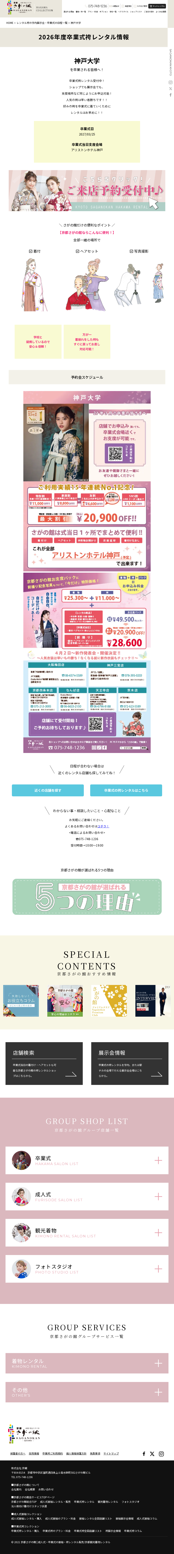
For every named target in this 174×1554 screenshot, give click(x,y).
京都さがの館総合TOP (24, 1501)
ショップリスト (136, 11)
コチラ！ (103, 826)
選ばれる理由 (69, 11)
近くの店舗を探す (48, 790)
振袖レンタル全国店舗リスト (95, 1518)
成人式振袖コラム (147, 1518)
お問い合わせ (46, 1489)
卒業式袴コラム (133, 1531)
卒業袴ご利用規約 (52, 1453)
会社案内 (16, 1489)
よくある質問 (161, 11)
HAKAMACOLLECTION (44, 9)
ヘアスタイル (123, 11)
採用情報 (34, 1453)
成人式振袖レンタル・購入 (26, 1518)
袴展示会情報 (113, 1531)
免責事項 (95, 1453)
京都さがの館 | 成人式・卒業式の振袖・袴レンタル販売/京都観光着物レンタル (65, 1542)
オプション (104, 11)
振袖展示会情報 (124, 1518)
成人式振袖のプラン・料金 (60, 1518)
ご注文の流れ (149, 11)
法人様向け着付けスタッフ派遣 (29, 1506)
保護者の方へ (17, 1453)
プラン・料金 (93, 11)
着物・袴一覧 (81, 11)
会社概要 (30, 1489)
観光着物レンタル (108, 1501)
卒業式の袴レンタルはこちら (126, 790)
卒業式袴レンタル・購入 (25, 1531)
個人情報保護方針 (76, 1453)
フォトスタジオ (130, 1501)
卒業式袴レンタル (84, 1501)
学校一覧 (113, 11)
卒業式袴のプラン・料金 (57, 1531)
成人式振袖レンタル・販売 (55, 1501)
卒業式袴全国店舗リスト (88, 1531)
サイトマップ (111, 1453)
